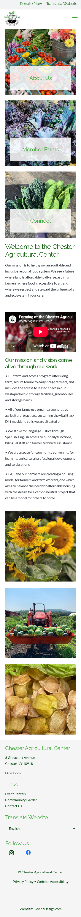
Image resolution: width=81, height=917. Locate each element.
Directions (13, 773)
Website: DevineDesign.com (41, 909)
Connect (40, 220)
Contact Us (13, 806)
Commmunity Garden (21, 800)
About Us (40, 78)
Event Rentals (15, 794)
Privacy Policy (23, 881)
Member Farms (40, 149)
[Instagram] (11, 853)
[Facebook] (28, 853)
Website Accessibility (52, 881)
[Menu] (75, 19)
